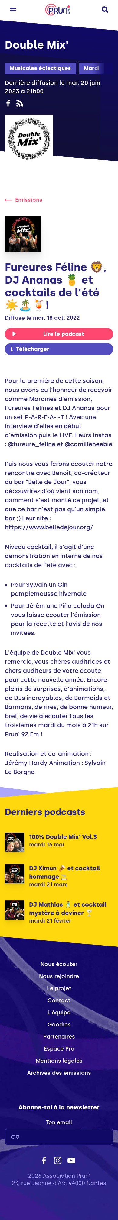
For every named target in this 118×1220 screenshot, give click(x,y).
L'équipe (59, 1012)
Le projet (59, 988)
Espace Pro (59, 1048)
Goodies (59, 1024)
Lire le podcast (63, 334)
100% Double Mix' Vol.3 (63, 836)
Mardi (91, 68)
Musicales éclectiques (40, 68)
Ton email (59, 1122)
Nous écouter (59, 964)
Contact (59, 1000)
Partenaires (59, 1036)
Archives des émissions (59, 1073)
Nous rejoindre (59, 976)
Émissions (28, 200)
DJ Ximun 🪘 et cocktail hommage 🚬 (64, 872)
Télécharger (32, 349)
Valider (92, 1137)
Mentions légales (59, 1061)
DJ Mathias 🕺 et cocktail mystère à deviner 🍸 (67, 909)
